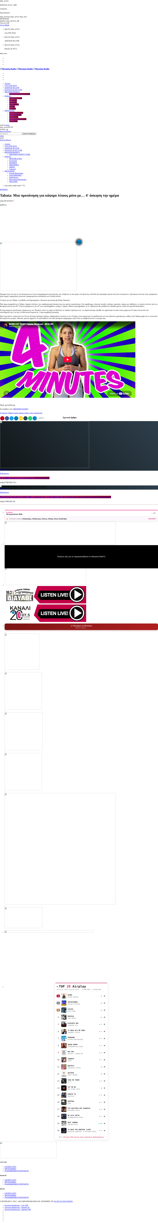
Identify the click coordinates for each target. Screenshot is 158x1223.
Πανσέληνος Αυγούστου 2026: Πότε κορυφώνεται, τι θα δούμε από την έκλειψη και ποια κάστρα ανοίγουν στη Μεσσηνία (55, 497)
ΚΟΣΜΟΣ (4, 190)
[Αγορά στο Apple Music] (104, 996)
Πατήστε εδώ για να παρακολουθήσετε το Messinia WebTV (81, 557)
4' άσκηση (4, 413)
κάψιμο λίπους (24, 413)
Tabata (10, 413)
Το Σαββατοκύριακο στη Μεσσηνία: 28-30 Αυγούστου (25, 478)
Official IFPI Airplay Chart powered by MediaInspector (83, 1137)
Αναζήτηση (29, 134)
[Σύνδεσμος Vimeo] (24, 69)
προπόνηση (38, 413)
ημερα (15, 413)
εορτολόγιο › (152, 519)
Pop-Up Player (5, 131)
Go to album (4, 25)
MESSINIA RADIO (20, 409)
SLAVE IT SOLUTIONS (63, 1201)
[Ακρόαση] (64, 996)
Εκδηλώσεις (4, 474)
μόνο (31, 413)
